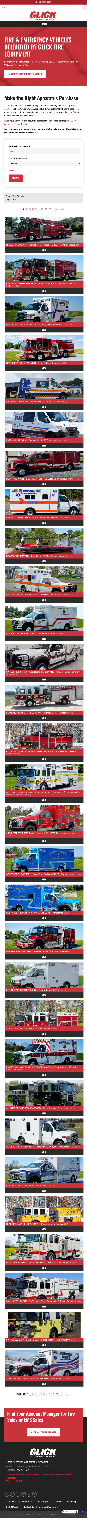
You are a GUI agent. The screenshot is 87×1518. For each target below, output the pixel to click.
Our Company (43, 1501)
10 (42, 209)
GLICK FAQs (11, 1501)
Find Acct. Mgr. (44, 2)
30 (50, 209)
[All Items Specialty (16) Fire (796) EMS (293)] (44, 163)
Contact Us (28, 1507)
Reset (11, 170)
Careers (58, 1501)
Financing (71, 1501)
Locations (27, 1501)
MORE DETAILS (14, 1481)
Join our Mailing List (48, 1507)
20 (46, 209)
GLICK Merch (12, 1507)
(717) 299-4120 (21, 1469)
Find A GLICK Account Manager (26, 74)
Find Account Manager (44, 1432)
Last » (61, 209)
